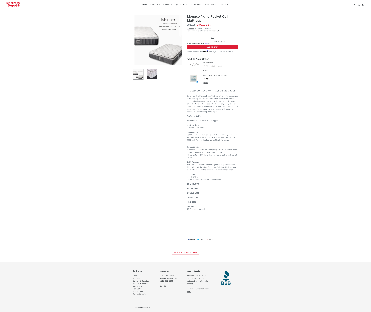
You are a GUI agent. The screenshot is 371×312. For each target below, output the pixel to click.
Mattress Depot (145, 307)
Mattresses (137, 286)
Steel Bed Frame (208, 62)
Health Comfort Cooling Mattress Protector (216, 75)
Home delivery (192, 31)
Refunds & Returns (140, 283)
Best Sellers (137, 289)
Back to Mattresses (187, 252)
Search (136, 276)
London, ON (214, 31)
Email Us (163, 286)
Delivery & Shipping (141, 281)
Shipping (190, 28)
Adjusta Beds (138, 291)
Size (212, 38)
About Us (136, 278)
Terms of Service (139, 294)
